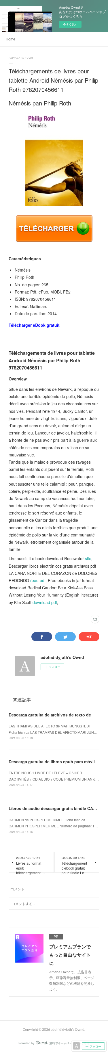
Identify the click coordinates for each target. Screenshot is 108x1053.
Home (10, 38)
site (88, 558)
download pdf (45, 602)
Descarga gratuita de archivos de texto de (50, 715)
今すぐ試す (70, 24)
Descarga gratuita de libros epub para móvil (52, 761)
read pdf (38, 580)
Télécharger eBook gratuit (34, 325)
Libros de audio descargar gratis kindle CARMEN (57, 808)
